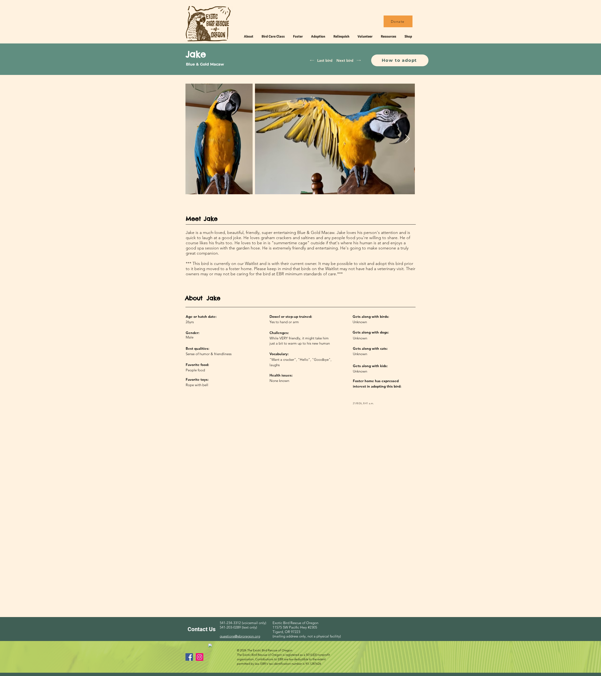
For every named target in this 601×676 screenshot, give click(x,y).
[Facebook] (189, 657)
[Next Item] (407, 139)
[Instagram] (199, 657)
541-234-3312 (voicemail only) (243, 623)
